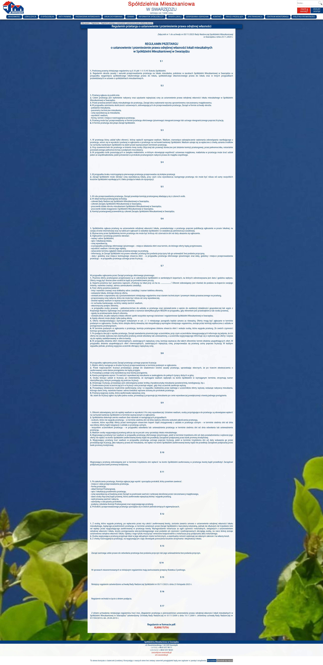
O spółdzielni (47, 17)
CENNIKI (130, 17)
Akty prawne (65, 17)
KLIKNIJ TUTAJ (161, 627)
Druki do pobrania (113, 17)
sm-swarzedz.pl (161, 655)
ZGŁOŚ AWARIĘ (304, 10)
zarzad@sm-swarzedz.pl (161, 653)
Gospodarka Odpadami (197, 17)
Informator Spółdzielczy (151, 17)
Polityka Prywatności (304, 17)
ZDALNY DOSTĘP (316, 10)
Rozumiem (211, 660)
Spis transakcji (255, 17)
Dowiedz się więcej (225, 660)
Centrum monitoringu (278, 17)
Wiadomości (14, 17)
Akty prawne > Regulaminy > (91, 23)
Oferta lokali (174, 17)
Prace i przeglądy (234, 17)
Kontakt (217, 17)
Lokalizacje (30, 17)
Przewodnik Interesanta (88, 17)
